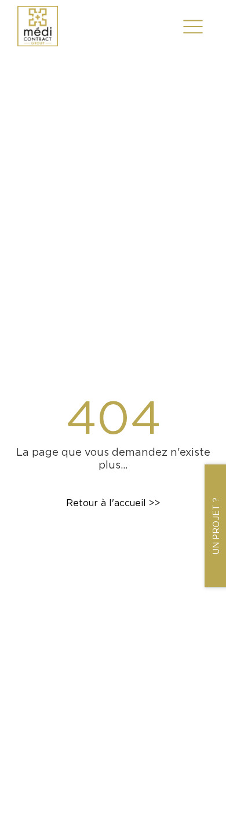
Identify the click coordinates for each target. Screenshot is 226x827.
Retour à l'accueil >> (113, 502)
